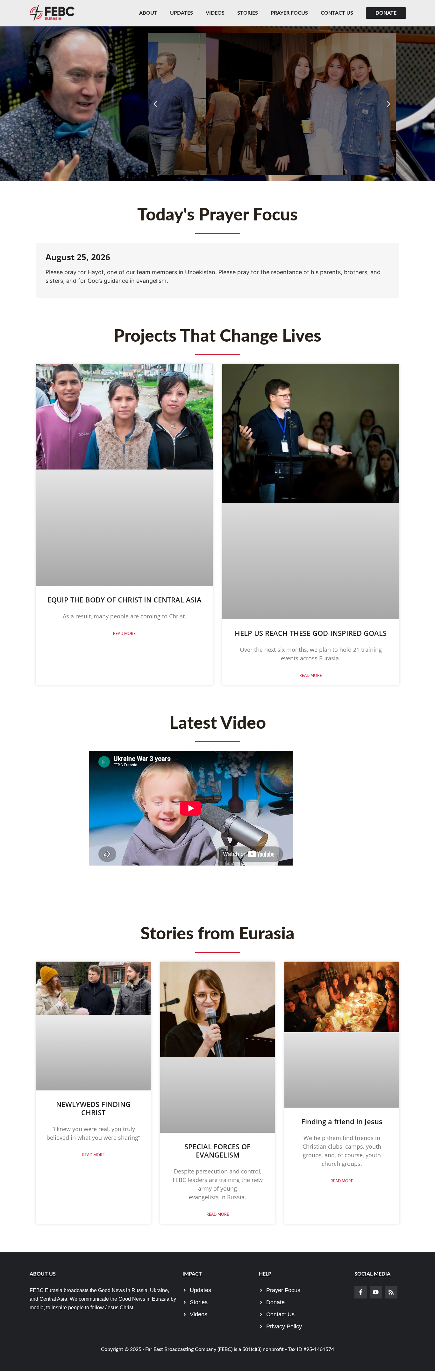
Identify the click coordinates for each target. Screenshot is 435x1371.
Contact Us (337, 13)
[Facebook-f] (360, 1292)
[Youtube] (376, 1292)
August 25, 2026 (78, 257)
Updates (181, 13)
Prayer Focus (289, 13)
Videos (215, 13)
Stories (247, 13)
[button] (155, 104)
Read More (124, 634)
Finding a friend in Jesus (341, 1121)
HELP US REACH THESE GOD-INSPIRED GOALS (311, 633)
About (148, 13)
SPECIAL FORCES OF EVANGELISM (217, 1150)
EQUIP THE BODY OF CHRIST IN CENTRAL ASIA (124, 599)
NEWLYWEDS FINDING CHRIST (93, 1108)
